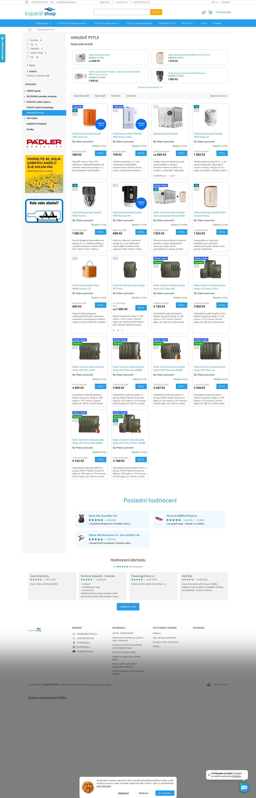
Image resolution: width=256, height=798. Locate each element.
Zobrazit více (128, 606)
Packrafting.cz (141, 2)
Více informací (104, 786)
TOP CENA (32, 118)
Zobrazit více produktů (148, 87)
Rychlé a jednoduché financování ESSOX (128, 672)
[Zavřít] (245, 773)
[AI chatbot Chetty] (244, 787)
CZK (213, 2)
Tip (33, 44)
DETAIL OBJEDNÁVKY (123, 633)
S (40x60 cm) (159, 175)
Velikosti (157, 633)
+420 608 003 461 (85, 638)
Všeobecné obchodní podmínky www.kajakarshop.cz (127, 646)
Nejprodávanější (81, 95)
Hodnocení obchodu (128, 559)
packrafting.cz (83, 647)
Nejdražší (115, 95)
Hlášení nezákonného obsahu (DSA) (126, 658)
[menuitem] (43, 23)
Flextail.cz (121, 2)
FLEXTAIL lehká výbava (39, 102)
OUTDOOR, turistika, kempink (42, 96)
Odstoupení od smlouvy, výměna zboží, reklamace (127, 639)
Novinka (36, 40)
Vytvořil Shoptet (220, 684)
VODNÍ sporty (34, 91)
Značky (30, 129)
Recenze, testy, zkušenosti (165, 642)
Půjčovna (105, 2)
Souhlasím (166, 793)
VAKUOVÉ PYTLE (35, 112)
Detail (100, 153)
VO (34, 57)
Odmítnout (144, 793)
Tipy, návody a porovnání (164, 637)
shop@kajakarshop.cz (87, 633)
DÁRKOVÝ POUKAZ (37, 123)
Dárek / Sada (38, 52)
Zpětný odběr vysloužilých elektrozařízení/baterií (124, 665)
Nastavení (123, 793)
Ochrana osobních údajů (124, 652)
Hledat (156, 12)
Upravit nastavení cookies (99, 684)
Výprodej (36, 48)
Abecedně (131, 95)
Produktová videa (85, 651)
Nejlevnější (100, 95)
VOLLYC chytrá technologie (40, 107)
